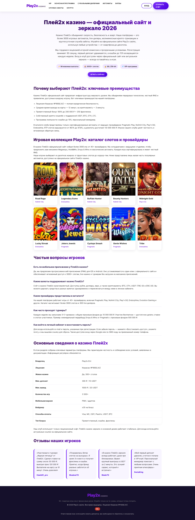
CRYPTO (70, 8)
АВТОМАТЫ (107, 3)
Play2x (36, 6)
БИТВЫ (118, 3)
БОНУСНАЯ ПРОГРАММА (65, 3)
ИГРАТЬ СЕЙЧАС (97, 74)
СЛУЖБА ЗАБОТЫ (56, 8)
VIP (50, 3)
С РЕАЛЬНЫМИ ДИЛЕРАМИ (89, 3)
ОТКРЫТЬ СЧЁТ (160, 6)
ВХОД (146, 6)
